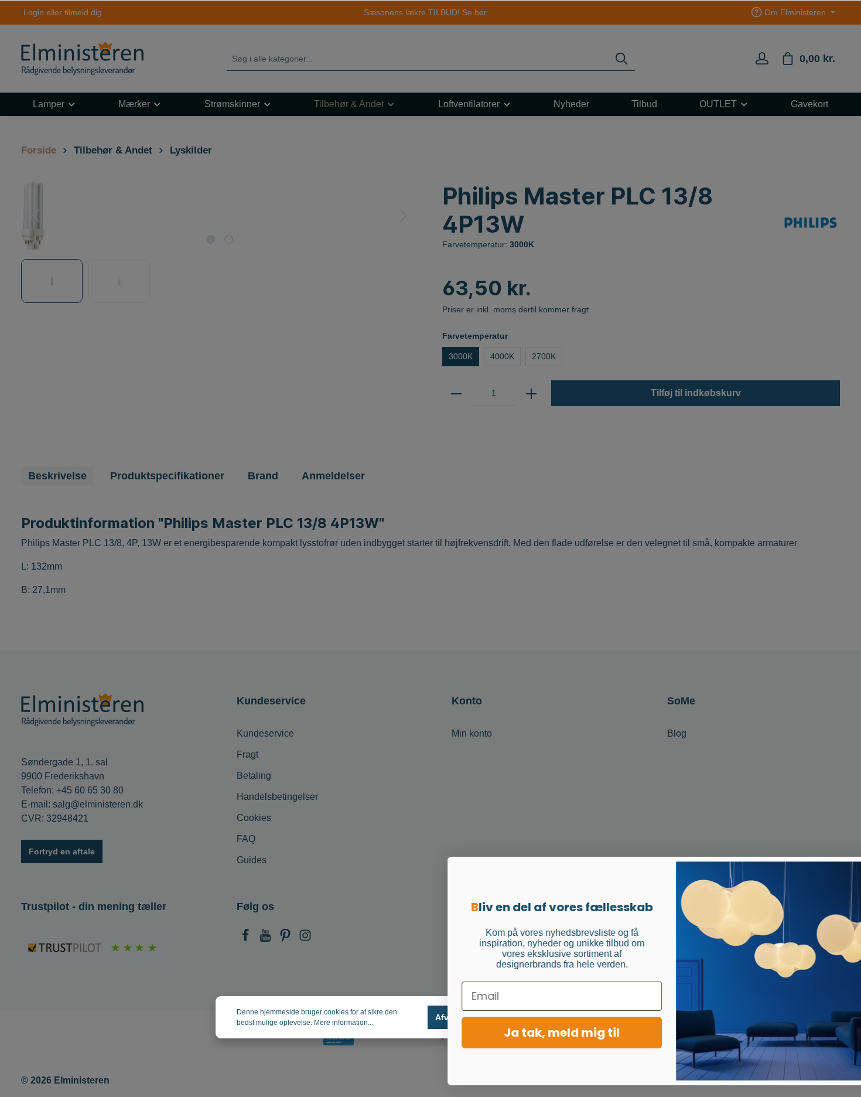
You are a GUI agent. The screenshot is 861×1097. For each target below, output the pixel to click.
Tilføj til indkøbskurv (696, 393)
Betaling (254, 776)
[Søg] (621, 59)
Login (33, 12)
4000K (502, 356)
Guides (251, 860)
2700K (544, 356)
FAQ (246, 839)
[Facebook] (246, 938)
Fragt (247, 754)
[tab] (57, 476)
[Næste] (403, 215)
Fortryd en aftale (62, 851)
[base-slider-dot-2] (228, 239)
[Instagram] (305, 938)
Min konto (472, 733)
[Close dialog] (834, 871)
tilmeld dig (83, 12)
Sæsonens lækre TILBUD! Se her (425, 12)
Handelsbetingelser (277, 797)
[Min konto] (762, 58)
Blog (676, 733)
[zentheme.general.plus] (531, 393)
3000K (461, 356)
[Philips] (810, 222)
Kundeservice (265, 733)
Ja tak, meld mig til (507, 1032)
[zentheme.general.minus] (456, 393)
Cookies (254, 818)
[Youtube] (266, 938)
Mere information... (343, 1022)
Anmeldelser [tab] (333, 476)
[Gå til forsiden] (82, 59)
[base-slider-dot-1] (210, 239)
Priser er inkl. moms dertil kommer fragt (515, 309)
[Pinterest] (286, 938)
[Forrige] (35, 215)
